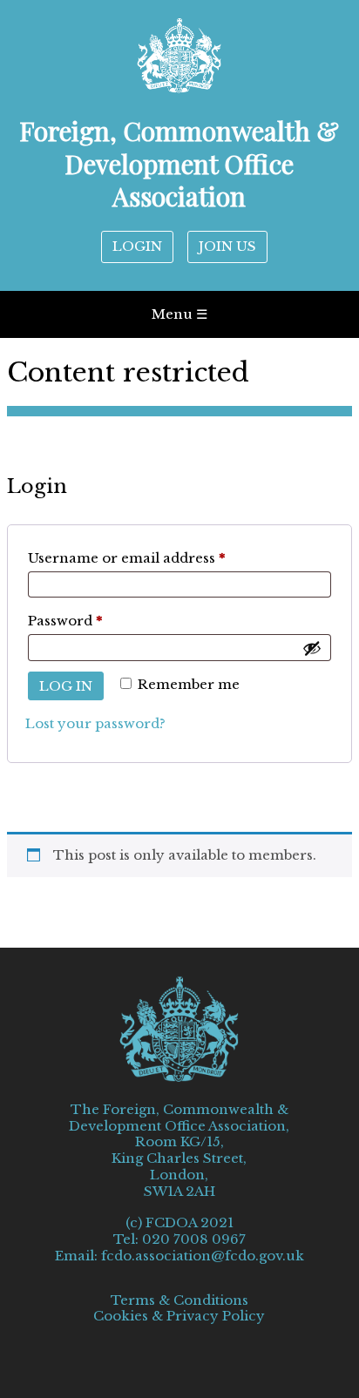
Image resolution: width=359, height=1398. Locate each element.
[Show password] (312, 648)
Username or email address (158, 557)
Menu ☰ (179, 314)
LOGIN (137, 246)
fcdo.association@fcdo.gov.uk (202, 1255)
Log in (65, 686)
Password (97, 620)
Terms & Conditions (179, 1300)
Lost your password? (95, 723)
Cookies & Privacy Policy (179, 1316)
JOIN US (227, 246)
